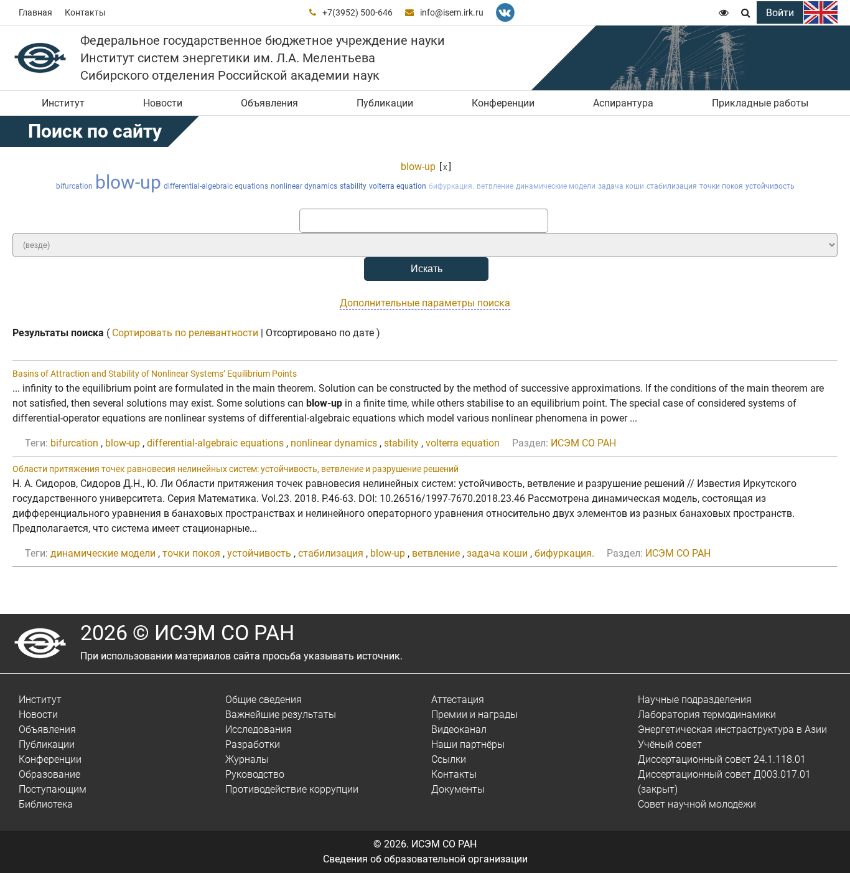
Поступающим (52, 789)
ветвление (495, 186)
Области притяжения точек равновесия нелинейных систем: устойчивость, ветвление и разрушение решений (235, 469)
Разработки (252, 744)
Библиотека (46, 804)
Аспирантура (623, 103)
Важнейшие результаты (280, 714)
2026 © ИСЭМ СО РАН (187, 632)
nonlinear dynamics (304, 186)
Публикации (385, 103)
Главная (35, 12)
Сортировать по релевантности (185, 333)
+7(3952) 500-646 (357, 12)
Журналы (247, 759)
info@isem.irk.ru (451, 12)
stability (353, 186)
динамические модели (555, 186)
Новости (162, 103)
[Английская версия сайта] (821, 12)
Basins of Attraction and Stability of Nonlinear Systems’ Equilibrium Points (154, 374)
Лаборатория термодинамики (707, 714)
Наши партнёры (468, 744)
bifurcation (74, 186)
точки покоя (721, 186)
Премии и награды (474, 714)
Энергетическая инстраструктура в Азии (732, 729)
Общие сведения (263, 699)
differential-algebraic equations (216, 186)
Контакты (85, 12)
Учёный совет (670, 744)
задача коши (621, 186)
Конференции (503, 103)
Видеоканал (459, 729)
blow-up (418, 166)
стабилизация (672, 186)
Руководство (254, 774)
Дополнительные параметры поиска (425, 303)
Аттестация (457, 699)
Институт (63, 103)
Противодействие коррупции (291, 789)
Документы (458, 789)
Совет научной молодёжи (697, 804)
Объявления (269, 103)
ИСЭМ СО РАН (583, 443)
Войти (780, 13)
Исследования (258, 729)
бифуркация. (451, 186)
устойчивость (770, 186)
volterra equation (397, 186)
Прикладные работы (760, 103)
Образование (49, 774)
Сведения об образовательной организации (425, 859)
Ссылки (448, 759)
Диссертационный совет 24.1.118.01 (722, 759)
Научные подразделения (695, 699)
